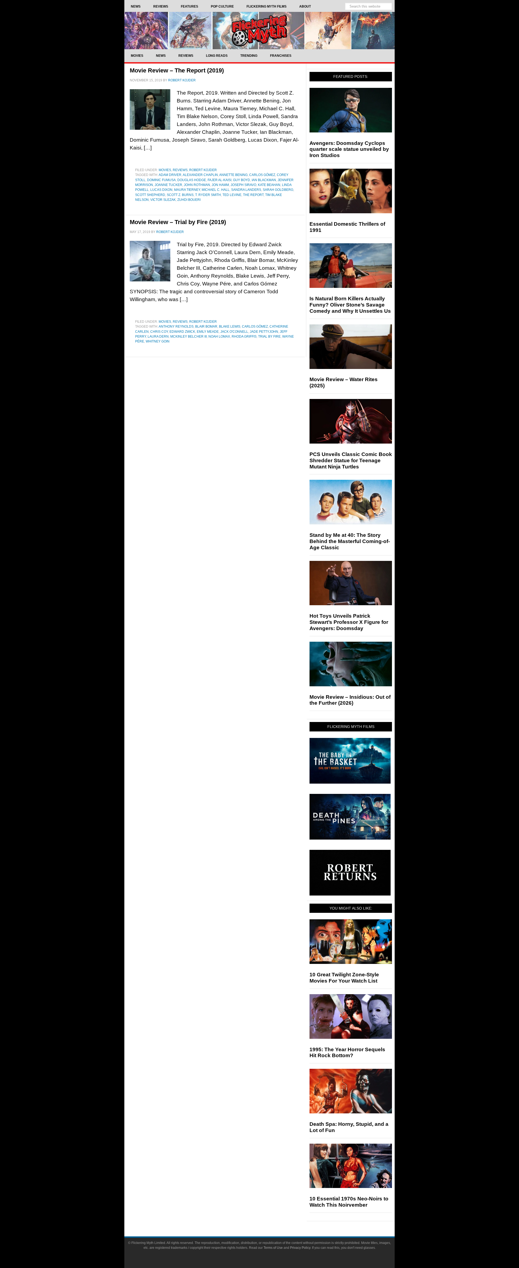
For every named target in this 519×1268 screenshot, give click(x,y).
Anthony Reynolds (176, 326)
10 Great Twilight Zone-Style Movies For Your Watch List (344, 978)
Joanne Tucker (168, 185)
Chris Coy (159, 332)
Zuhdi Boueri (189, 200)
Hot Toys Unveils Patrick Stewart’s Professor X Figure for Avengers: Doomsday (349, 622)
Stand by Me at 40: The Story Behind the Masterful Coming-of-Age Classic (350, 541)
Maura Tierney (187, 190)
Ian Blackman (264, 180)
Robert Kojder (203, 170)
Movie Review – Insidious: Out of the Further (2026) (350, 700)
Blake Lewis (229, 326)
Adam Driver (170, 175)
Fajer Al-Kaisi (219, 180)
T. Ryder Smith (208, 195)
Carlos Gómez (262, 175)
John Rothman (197, 185)
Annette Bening (233, 175)
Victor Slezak (163, 200)
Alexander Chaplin (200, 175)
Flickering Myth (259, 30)
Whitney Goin (157, 341)
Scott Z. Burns (180, 195)
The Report (253, 195)
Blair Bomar (206, 326)
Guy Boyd (241, 180)
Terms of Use (273, 1248)
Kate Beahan (269, 185)
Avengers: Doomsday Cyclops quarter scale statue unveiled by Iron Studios (349, 149)
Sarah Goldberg (278, 190)
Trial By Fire (269, 336)
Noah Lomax (219, 336)
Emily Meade (208, 332)
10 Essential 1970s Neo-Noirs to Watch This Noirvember (349, 1202)
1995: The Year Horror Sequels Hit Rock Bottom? (347, 1053)
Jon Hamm (220, 185)
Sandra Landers (246, 190)
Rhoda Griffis (244, 336)
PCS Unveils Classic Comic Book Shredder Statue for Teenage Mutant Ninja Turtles (351, 460)
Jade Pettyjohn (264, 332)
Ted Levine (231, 195)
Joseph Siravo (243, 185)
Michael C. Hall (215, 190)
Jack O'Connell (234, 332)
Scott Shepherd (150, 195)
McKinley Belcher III (188, 336)
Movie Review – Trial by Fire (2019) (178, 222)
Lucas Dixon (161, 190)
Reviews (180, 170)
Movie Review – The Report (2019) (177, 70)
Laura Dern (158, 336)
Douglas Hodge (191, 180)
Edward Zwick (182, 332)
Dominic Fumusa (161, 180)
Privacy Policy (300, 1248)
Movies (165, 170)
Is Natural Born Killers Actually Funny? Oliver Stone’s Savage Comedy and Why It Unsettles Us (350, 305)
